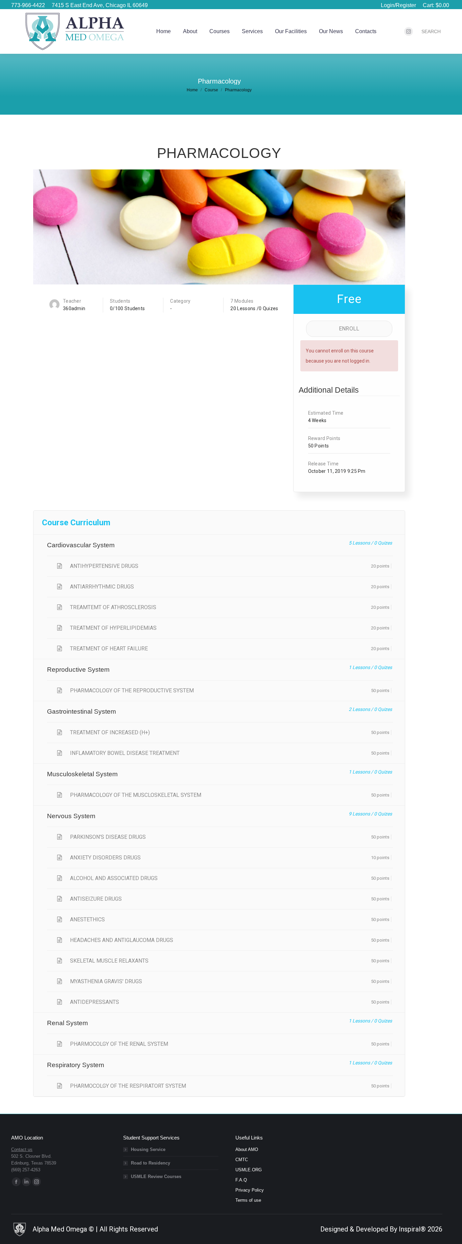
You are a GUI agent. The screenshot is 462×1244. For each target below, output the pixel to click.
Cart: (436, 5)
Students (120, 301)
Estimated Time (326, 413)
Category (180, 301)
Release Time (323, 463)
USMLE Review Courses (156, 1176)
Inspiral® (412, 1229)
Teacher (72, 301)
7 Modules (241, 301)
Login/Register (398, 5)
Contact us (21, 1149)
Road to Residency (150, 1163)
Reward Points (324, 438)
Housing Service (148, 1149)
